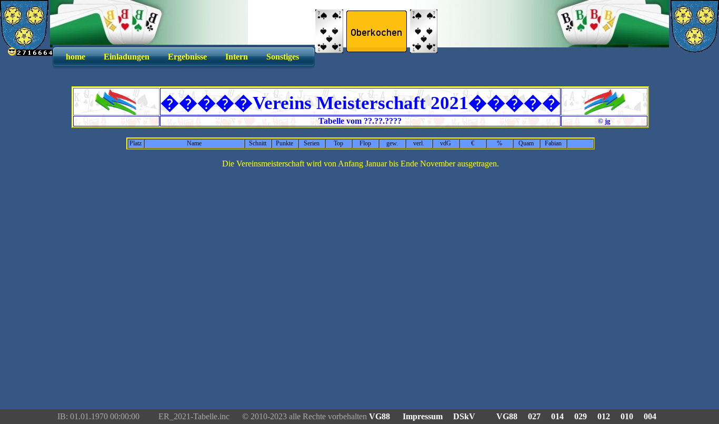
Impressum (423, 416)
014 (557, 416)
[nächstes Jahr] (604, 111)
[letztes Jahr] (116, 111)
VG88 (380, 416)
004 (650, 416)
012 (603, 416)
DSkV (464, 416)
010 (627, 416)
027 (534, 416)
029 (580, 416)
